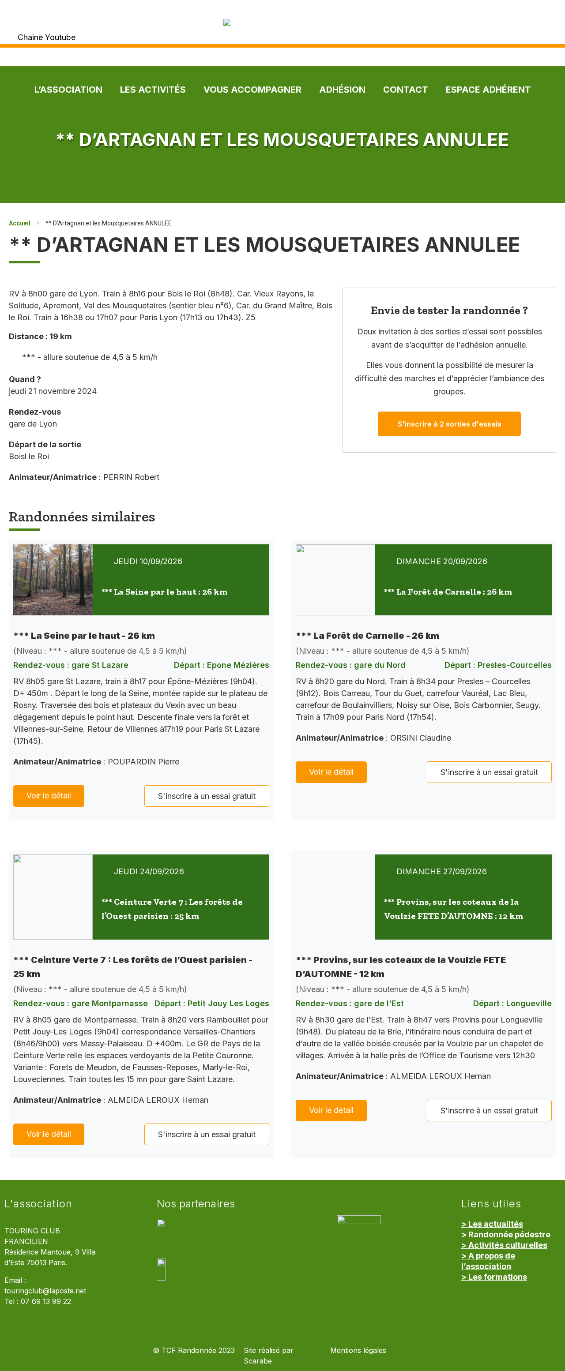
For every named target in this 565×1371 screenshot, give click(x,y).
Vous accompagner (252, 89)
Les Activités (153, 89)
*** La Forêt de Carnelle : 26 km (448, 591)
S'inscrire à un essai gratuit (207, 796)
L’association (68, 89)
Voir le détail (48, 795)
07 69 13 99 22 (46, 1301)
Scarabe (258, 1361)
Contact (405, 89)
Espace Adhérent (488, 89)
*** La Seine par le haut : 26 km (164, 591)
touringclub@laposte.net (45, 1291)
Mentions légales (358, 1350)
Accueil (19, 223)
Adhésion (342, 89)
